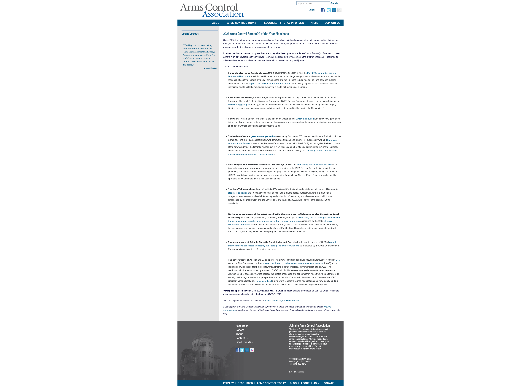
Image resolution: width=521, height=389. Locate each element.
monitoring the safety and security (314, 164)
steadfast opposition (238, 193)
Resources (270, 22)
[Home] (212, 10)
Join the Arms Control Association (309, 325)
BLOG (293, 383)
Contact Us (242, 338)
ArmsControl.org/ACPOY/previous (282, 300)
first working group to (239, 104)
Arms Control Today (241, 22)
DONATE (328, 383)
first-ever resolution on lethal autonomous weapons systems (292, 263)
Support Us (332, 22)
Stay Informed (294, 22)
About (216, 22)
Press (314, 22)
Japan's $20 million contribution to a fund (270, 83)
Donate (240, 330)
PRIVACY (228, 383)
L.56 (338, 260)
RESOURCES (245, 383)
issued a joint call (263, 281)
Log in (312, 9)
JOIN (316, 383)
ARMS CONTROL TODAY (271, 383)
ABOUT (305, 383)
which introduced (305, 118)
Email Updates (244, 342)
